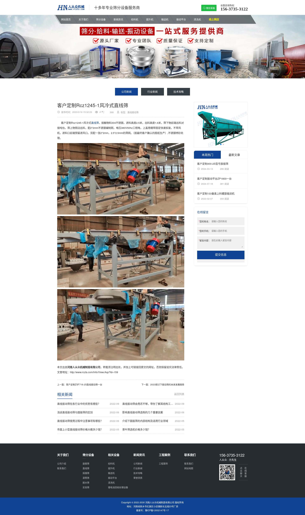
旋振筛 (86, 463)
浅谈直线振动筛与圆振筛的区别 (88, 412)
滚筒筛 (86, 477)
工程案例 (163, 463)
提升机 (149, 19)
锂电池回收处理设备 (118, 487)
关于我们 (83, 19)
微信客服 (210, 8)
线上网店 (214, 19)
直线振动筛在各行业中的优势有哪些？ (88, 404)
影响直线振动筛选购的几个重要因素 (153, 412)
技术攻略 (178, 91)
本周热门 (207, 155)
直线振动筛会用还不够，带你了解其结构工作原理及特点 (153, 404)
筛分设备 (101, 19)
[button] (218, 144)
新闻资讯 (118, 19)
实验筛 (86, 487)
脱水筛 (86, 482)
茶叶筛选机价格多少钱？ (153, 429)
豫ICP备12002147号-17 (157, 510)
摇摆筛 (86, 473)
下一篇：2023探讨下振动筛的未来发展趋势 (162, 384)
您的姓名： (205, 221)
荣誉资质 (137, 477)
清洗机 (197, 19)
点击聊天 (241, 472)
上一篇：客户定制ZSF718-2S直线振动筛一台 (79, 384)
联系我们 (61, 468)
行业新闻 (152, 91)
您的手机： (205, 230)
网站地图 (188, 468)
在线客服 (245, 472)
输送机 (164, 19)
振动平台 (181, 19)
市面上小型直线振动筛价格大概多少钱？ (88, 429)
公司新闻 (126, 91)
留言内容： (205, 240)
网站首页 (66, 19)
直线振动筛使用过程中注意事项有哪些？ (88, 421)
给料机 (134, 19)
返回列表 (179, 394)
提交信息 (221, 254)
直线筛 (95, 123)
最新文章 (234, 155)
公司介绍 (61, 463)
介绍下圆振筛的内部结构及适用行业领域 (153, 421)
